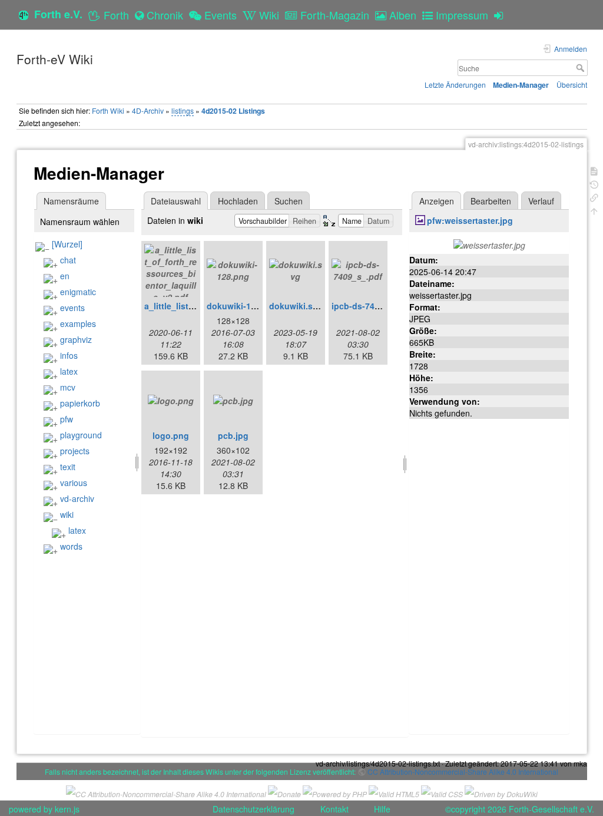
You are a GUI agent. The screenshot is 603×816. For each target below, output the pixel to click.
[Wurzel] (67, 244)
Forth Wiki (108, 110)
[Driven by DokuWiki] (501, 793)
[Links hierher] (594, 196)
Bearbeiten (491, 201)
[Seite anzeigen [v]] (594, 170)
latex (69, 371)
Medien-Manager (521, 85)
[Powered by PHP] (335, 793)
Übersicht (571, 85)
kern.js (67, 809)
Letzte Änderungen (455, 85)
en (64, 276)
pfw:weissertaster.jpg (470, 220)
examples (78, 323)
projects (75, 451)
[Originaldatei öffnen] (489, 244)
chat (68, 260)
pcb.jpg (233, 435)
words (71, 546)
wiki (67, 514)
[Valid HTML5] (394, 793)
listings (182, 110)
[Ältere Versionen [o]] (594, 183)
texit (67, 467)
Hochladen (238, 201)
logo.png (171, 435)
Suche (581, 68)
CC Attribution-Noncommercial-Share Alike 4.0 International (462, 772)
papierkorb (80, 403)
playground (81, 435)
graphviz (76, 339)
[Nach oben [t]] (594, 210)
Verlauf (541, 201)
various (73, 482)
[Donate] (284, 793)
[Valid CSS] (442, 793)
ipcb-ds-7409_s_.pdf (373, 306)
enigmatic (78, 292)
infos (69, 355)
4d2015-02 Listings (233, 110)
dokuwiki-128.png (243, 306)
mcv (67, 387)
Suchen (288, 201)
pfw (66, 419)
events (72, 307)
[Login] (501, 14)
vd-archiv (77, 498)
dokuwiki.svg (296, 306)
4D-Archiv (148, 110)
